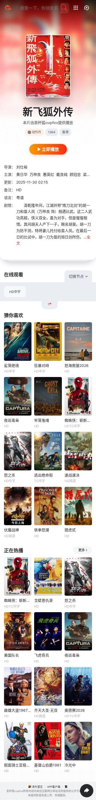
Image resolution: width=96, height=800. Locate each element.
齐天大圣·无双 (46, 710)
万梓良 (35, 174)
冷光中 (70, 765)
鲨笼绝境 (11, 365)
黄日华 (21, 174)
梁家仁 (88, 174)
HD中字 (15, 292)
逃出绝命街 (43, 475)
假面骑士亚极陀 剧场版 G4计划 (17, 765)
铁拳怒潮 (41, 530)
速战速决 (72, 475)
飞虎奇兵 (41, 655)
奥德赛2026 (75, 710)
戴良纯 (61, 174)
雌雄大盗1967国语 (17, 710)
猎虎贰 (70, 530)
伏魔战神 (11, 530)
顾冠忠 (75, 174)
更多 (81, 550)
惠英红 (48, 174)
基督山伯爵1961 (47, 765)
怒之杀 (9, 475)
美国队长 (11, 655)
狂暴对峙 (41, 365)
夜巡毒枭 (11, 420)
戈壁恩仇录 (43, 600)
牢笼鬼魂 (41, 420)
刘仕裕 (21, 167)
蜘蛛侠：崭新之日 (78, 420)
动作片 (36, 132)
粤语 (20, 197)
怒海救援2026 (77, 365)
